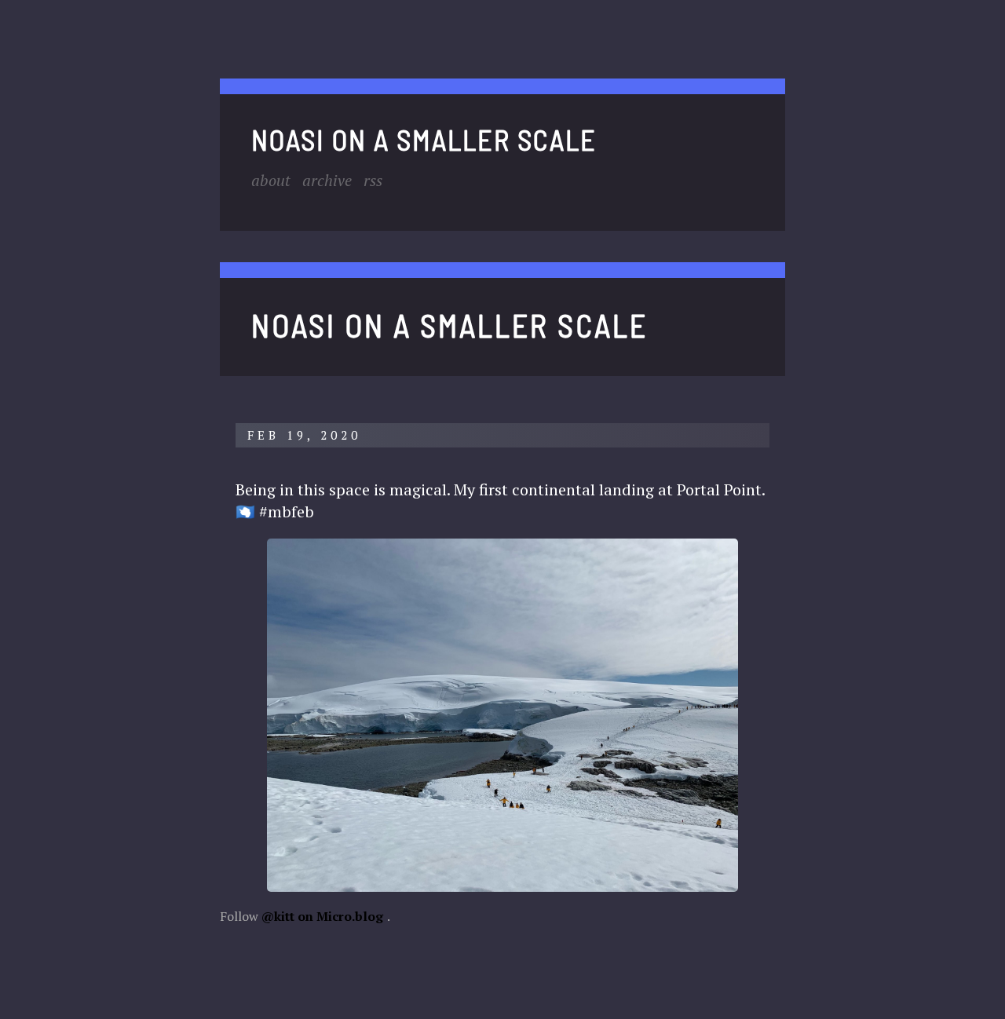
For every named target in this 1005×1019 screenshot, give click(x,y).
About (271, 180)
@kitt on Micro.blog (322, 916)
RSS (373, 180)
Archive (327, 180)
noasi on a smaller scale (424, 139)
